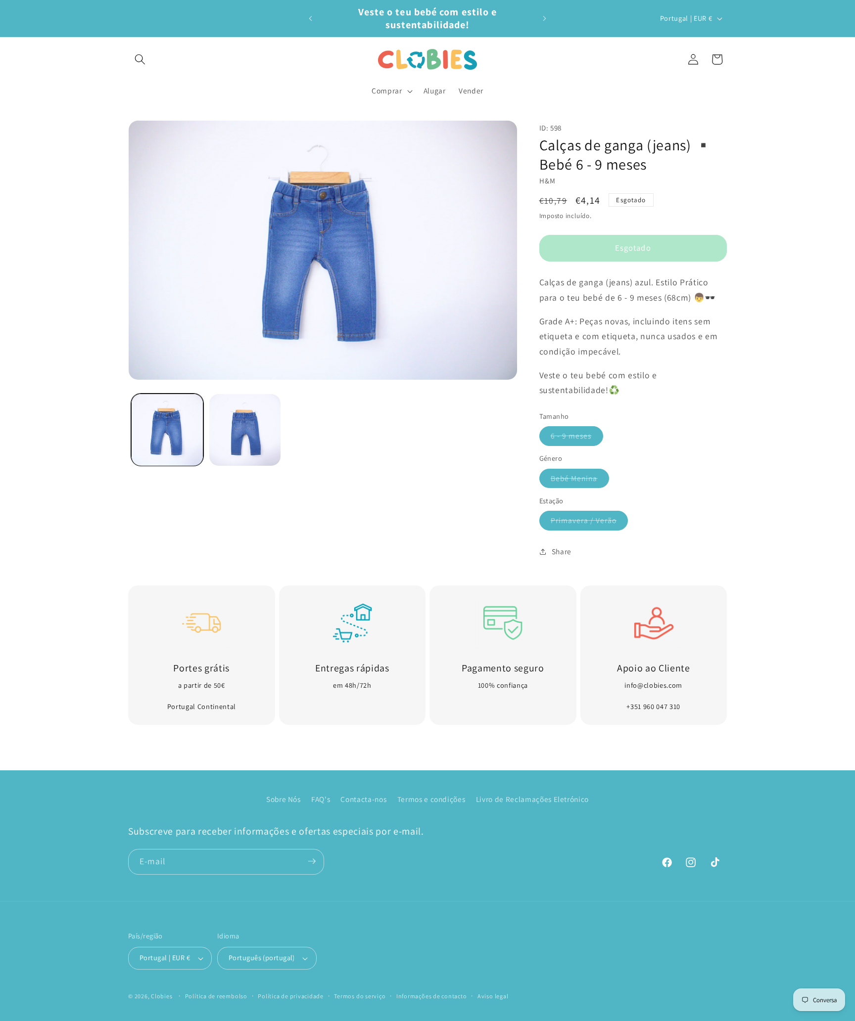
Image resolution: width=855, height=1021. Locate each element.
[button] (140, 59)
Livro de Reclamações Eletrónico (532, 799)
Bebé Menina (580, 480)
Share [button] (561, 551)
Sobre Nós (283, 799)
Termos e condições (431, 799)
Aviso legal (492, 996)
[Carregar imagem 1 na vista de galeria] (167, 430)
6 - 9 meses (577, 437)
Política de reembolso (216, 996)
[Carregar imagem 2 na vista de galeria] (245, 430)
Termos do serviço (359, 996)
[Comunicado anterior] (311, 18)
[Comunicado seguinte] (545, 18)
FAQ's (320, 799)
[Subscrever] (312, 861)
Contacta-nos (363, 799)
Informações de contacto (431, 996)
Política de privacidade (291, 996)
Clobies (161, 996)
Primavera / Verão (589, 522)
